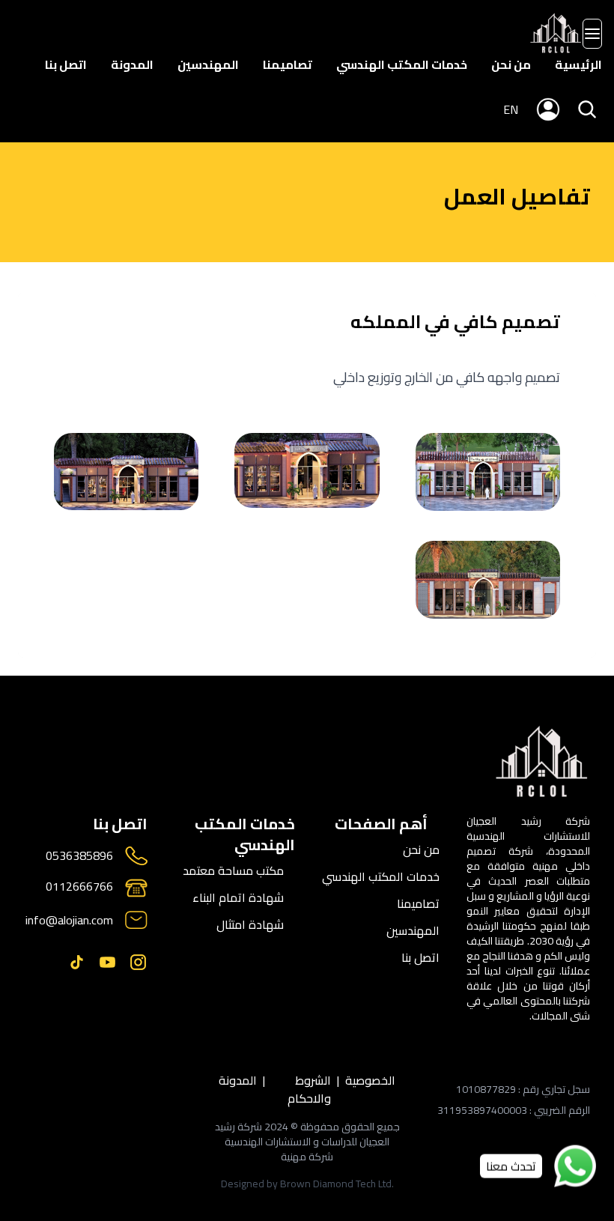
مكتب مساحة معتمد (233, 870)
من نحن (511, 64)
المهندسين (208, 64)
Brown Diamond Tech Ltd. (337, 1183)
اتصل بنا (66, 64)
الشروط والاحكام (309, 1089)
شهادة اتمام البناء (238, 897)
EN (510, 109)
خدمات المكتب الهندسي (401, 64)
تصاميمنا (287, 64)
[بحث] (587, 109)
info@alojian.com (69, 920)
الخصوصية (370, 1081)
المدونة (132, 64)
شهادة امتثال (250, 924)
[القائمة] (592, 34)
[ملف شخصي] (556, 33)
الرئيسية (578, 64)
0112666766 (79, 887)
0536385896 (79, 855)
